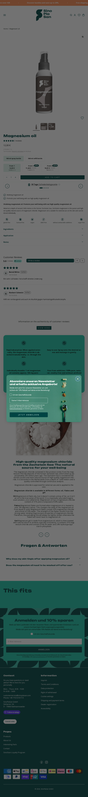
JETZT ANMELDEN (28, 415)
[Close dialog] (78, 379)
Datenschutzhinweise (16, 409)
